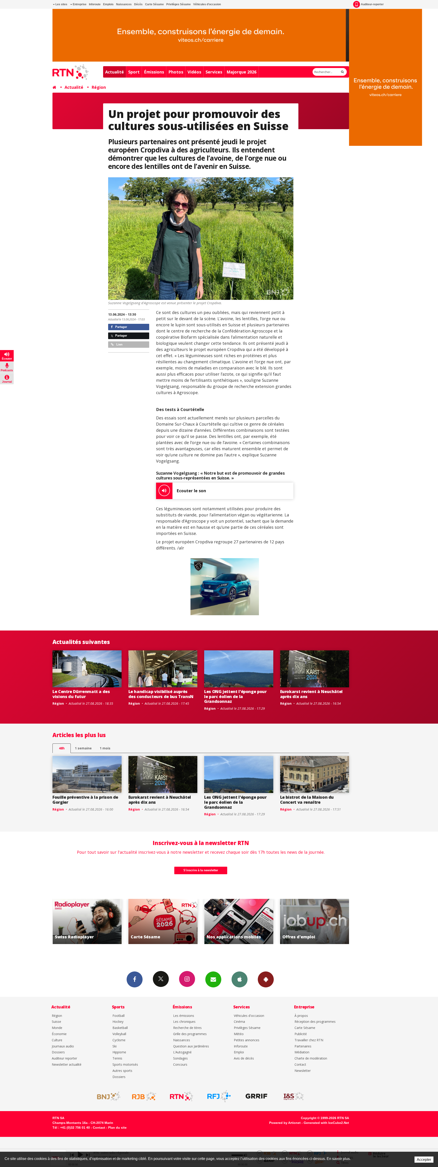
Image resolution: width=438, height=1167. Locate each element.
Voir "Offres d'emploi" (170, 921)
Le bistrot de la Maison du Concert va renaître (307, 799)
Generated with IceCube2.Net (326, 1123)
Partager (120, 327)
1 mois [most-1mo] (105, 748)
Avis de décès (244, 1058)
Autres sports (122, 1071)
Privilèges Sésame (178, 4)
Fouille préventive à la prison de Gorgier (85, 799)
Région (98, 87)
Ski (114, 1046)
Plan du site (117, 1127)
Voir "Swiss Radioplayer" (246, 921)
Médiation (302, 1052)
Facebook (135, 979)
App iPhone (240, 979)
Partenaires (303, 1046)
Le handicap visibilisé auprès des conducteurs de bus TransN (161, 694)
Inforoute (95, 4)
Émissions (154, 72)
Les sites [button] (61, 4)
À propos (301, 1016)
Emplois (108, 4)
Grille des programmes (190, 1034)
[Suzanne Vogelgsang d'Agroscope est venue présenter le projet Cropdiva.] (201, 238)
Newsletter (303, 1071)
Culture (57, 1040)
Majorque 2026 (241, 72)
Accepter (424, 1160)
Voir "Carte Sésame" (322, 921)
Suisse (56, 1022)
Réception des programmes (315, 1022)
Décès (138, 4)
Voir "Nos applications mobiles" (94, 921)
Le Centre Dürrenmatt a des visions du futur (81, 694)
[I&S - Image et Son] (294, 1096)
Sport (134, 72)
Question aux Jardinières (191, 1046)
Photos (175, 72)
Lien (119, 344)
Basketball (120, 1028)
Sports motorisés (125, 1065)
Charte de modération (311, 1058)
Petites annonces (246, 1040)
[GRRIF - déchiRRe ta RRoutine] (256, 1096)
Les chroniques (184, 1022)
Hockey (117, 1022)
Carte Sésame (154, 4)
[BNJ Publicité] (107, 1096)
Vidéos (194, 72)
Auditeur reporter (64, 1058)
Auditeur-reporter (372, 4)
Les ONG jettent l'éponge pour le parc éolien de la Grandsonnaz (235, 696)
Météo (239, 1034)
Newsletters (213, 979)
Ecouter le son (191, 490)
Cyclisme (118, 1040)
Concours (180, 1065)
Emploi (239, 1052)
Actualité (114, 72)
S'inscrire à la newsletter (200, 870)
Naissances (124, 4)
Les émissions (183, 1016)
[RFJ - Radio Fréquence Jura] (219, 1096)
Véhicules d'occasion (207, 4)
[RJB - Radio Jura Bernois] (144, 1096)
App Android (266, 979)
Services (214, 72)
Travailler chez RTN (309, 1040)
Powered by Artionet (285, 1123)
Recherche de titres (187, 1028)
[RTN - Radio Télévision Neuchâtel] (181, 1096)
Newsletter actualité (66, 1065)
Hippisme (119, 1052)
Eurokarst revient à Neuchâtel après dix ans (311, 694)
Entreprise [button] (79, 4)
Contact (300, 1065)
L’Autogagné (182, 1052)
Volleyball (119, 1034)
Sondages (180, 1058)
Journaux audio (63, 1046)
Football (118, 1016)
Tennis (117, 1058)
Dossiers (58, 1052)
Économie (59, 1034)
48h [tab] (62, 748)
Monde (57, 1028)
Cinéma (239, 1022)
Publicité (301, 1034)
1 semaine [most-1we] (83, 748)
